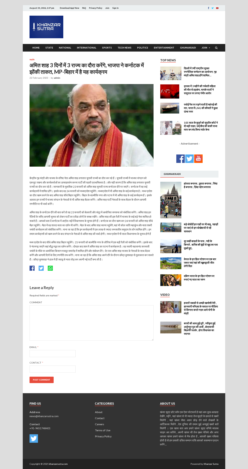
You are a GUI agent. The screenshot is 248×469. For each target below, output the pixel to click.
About (98, 412)
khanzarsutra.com (58, 463)
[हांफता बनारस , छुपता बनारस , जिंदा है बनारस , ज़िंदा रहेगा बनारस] (170, 183)
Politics (142, 47)
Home (36, 47)
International (86, 47)
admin (57, 77)
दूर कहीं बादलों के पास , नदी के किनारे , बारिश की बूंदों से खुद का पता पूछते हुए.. (201, 244)
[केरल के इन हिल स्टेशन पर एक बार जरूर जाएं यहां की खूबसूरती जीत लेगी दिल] (170, 259)
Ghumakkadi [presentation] (172, 174)
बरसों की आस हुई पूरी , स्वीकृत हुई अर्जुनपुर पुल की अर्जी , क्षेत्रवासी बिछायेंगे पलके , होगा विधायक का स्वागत (199, 328)
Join (107, 8)
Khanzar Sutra (211, 463)
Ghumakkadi (188, 47)
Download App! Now (69, 8)
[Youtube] (217, 8)
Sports (107, 47)
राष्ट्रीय (32, 60)
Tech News (124, 47)
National (65, 47)
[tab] (172, 174)
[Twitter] (213, 8)
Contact (36, 362)
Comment (36, 302)
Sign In (115, 8)
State (49, 47)
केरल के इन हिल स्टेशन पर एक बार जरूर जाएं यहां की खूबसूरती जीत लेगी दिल (200, 262)
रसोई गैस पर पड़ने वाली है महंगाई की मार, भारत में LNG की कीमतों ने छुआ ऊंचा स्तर (201, 108)
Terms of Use (102, 430)
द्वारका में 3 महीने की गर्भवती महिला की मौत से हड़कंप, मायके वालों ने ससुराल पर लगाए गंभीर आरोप (200, 89)
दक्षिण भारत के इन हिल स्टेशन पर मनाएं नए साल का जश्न (199, 277)
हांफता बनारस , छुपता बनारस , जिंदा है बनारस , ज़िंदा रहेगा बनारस (200, 185)
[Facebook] (208, 8)
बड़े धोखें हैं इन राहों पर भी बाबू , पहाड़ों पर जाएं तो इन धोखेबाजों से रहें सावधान (201, 228)
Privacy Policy (95, 8)
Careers (99, 424)
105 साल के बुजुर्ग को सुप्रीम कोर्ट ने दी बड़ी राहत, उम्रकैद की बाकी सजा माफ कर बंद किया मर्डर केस (201, 126)
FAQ (84, 8)
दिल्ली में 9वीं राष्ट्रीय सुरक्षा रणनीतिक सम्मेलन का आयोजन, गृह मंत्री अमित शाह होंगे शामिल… (200, 72)
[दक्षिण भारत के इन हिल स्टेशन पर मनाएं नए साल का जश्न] (170, 276)
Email (34, 347)
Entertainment (164, 47)
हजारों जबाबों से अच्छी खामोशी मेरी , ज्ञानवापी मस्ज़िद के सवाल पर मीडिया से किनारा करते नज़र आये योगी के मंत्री (201, 308)
